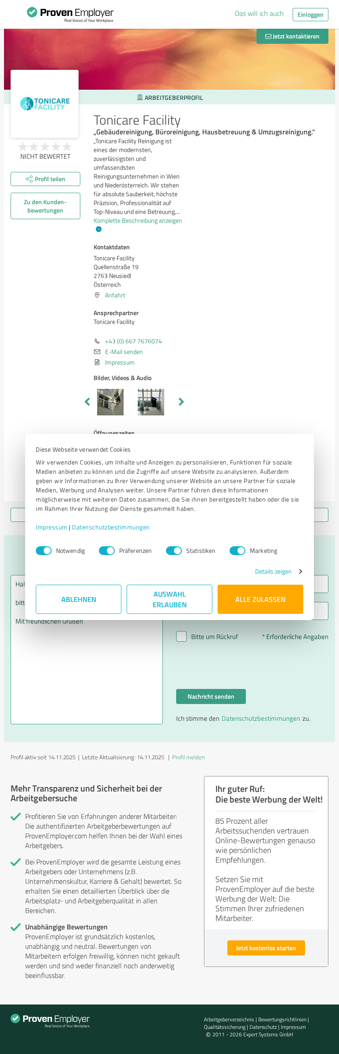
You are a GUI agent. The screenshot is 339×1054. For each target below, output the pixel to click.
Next (181, 402)
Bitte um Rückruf (214, 636)
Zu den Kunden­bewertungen (45, 206)
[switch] (107, 550)
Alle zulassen (260, 599)
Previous (87, 402)
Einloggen (311, 14)
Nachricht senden (211, 696)
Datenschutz (263, 1027)
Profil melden (188, 757)
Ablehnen (78, 599)
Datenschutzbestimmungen (111, 527)
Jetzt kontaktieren (295, 36)
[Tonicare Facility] (44, 104)
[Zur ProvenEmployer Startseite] (70, 17)
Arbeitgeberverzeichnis (229, 1019)
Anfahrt (115, 295)
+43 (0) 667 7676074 (133, 341)
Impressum (52, 527)
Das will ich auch (259, 13)
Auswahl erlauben (170, 599)
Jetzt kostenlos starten (266, 948)
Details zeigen (273, 571)
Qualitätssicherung (224, 1027)
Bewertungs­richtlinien (282, 1019)
